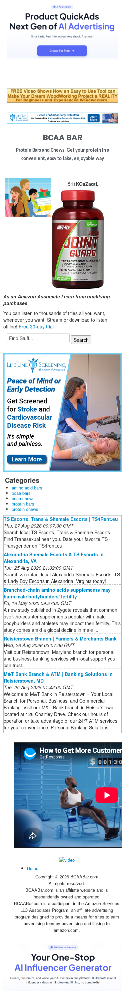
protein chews (25, 509)
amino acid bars (27, 487)
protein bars (23, 503)
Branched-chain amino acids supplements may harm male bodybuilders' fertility (57, 593)
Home (32, 868)
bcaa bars (21, 493)
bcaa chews (23, 498)
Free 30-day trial (36, 326)
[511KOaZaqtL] (28, 196)
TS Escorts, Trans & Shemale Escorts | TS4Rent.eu (61, 519)
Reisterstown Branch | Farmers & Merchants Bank (60, 638)
